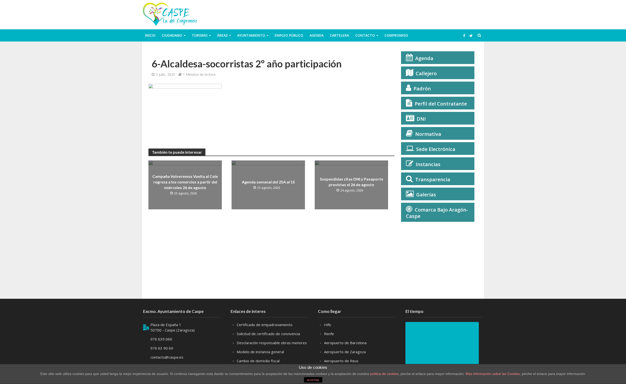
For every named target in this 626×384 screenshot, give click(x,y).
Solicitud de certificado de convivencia (268, 333)
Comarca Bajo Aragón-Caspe (437, 212)
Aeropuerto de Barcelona (345, 342)
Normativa (428, 134)
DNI (421, 119)
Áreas (222, 35)
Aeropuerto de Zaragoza (345, 351)
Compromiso (396, 35)
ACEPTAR (313, 380)
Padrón (422, 88)
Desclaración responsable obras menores (272, 342)
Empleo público (289, 35)
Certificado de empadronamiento (264, 324)
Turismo (200, 35)
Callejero (426, 73)
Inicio (150, 35)
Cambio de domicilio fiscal (258, 360)
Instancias (428, 164)
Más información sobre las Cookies (492, 374)
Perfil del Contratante (441, 103)
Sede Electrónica (435, 149)
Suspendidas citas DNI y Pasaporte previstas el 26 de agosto (351, 182)
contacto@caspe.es (166, 357)
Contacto (365, 35)
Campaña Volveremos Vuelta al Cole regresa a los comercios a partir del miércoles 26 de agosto (185, 182)
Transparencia (432, 179)
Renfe (329, 333)
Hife (327, 324)
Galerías (426, 194)
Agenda (317, 35)
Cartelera (339, 35)
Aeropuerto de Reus (341, 360)
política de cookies (384, 374)
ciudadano (172, 35)
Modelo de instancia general (260, 351)
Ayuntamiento (251, 35)
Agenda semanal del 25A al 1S (268, 182)
